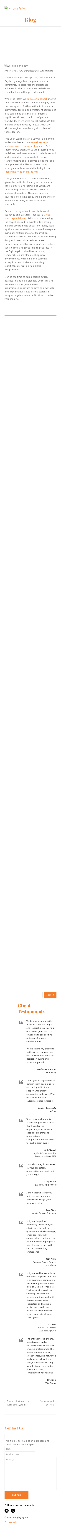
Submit (16, 1494)
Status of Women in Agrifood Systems (17, 1402)
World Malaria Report (35, 98)
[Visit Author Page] (30, 323)
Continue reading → (20, 689)
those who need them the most (22, 171)
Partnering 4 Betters (46, 1402)
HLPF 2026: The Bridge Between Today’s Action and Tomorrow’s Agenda (28, 946)
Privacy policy (12, 1522)
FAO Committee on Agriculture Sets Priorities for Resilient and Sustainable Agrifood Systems (30, 666)
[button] (54, 8)
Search (50, 994)
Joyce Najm (40, 58)
